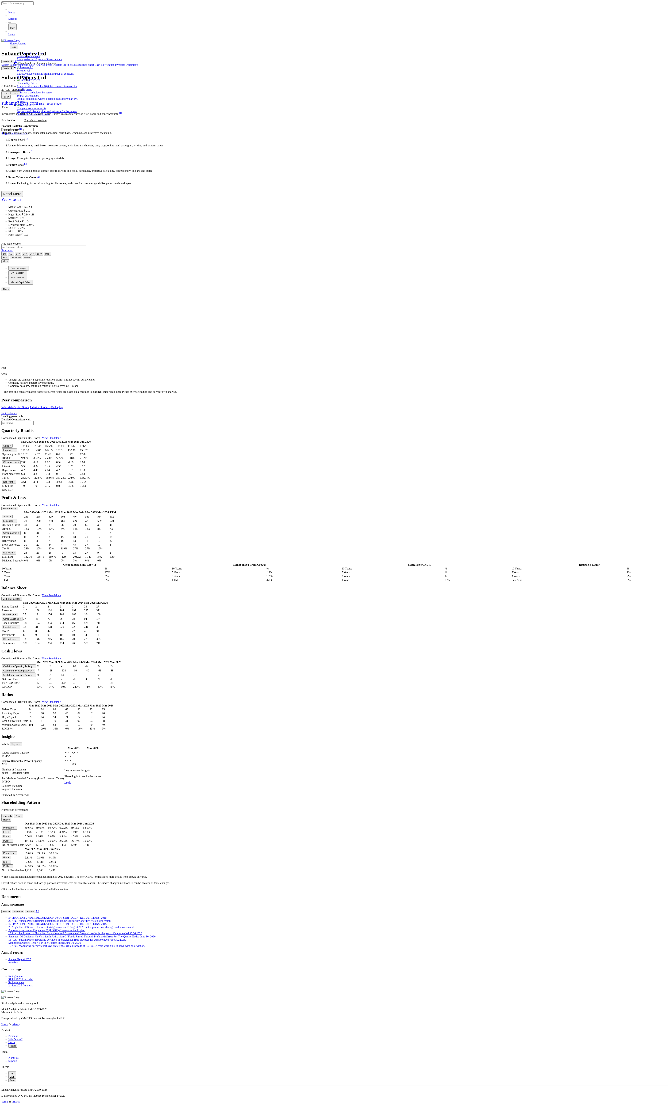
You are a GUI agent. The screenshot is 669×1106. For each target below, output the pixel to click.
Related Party (10, 508)
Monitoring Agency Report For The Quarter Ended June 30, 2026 (76, 944)
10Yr (39, 254)
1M (4, 254)
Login (11, 34)
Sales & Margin (18, 268)
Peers (49, 64)
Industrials (7, 407)
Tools (12, 28)
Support (12, 1060)
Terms (4, 1024)
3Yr (24, 254)
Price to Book (18, 277)
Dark (12, 1076)
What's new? (15, 1039)
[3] (25, 164)
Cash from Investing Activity (18, 670)
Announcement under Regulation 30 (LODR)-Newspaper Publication (75, 932)
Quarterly (7, 816)
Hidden (27, 257)
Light (12, 1073)
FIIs (6, 832)
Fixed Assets (11, 627)
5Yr (31, 254)
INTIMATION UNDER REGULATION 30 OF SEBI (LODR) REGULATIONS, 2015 (59, 919)
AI (15, 61)
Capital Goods (21, 407)
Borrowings (10, 614)
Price (5, 257)
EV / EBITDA (17, 273)
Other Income (11, 462)
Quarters (57, 64)
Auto (12, 1080)
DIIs (6, 836)
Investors (120, 64)
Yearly (19, 816)
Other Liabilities (12, 619)
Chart (32, 64)
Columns (9, 413)
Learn (11, 1042)
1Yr (18, 254)
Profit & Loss (70, 64)
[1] (120, 113)
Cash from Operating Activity (18, 666)
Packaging (57, 407)
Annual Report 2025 (19, 961)
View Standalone (51, 437)
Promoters (9, 827)
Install (13, 1045)
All (37, 911)
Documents (132, 64)
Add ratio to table (11, 243)
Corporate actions (12, 599)
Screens (12, 18)
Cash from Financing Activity (18, 675)
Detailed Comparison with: (16, 419)
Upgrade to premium (35, 120)
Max (47, 254)
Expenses (9, 450)
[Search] (9, 22)
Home (11, 12)
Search (30, 911)
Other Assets (11, 639)
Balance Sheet (86, 64)
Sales (7, 445)
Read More (12, 194)
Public (7, 840)
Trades (6, 819)
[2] (27, 138)
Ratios (110, 64)
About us (13, 1057)
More (5, 261)
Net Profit (9, 482)
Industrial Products (40, 407)
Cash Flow (101, 64)
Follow (6, 97)
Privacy (16, 1024)
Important (18, 911)
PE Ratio (16, 257)
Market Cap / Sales (20, 282)
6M (11, 254)
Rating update (20, 978)
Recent (6, 911)
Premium (13, 1036)
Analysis (40, 64)
